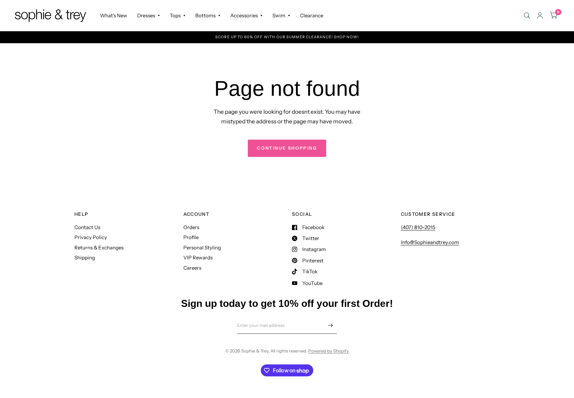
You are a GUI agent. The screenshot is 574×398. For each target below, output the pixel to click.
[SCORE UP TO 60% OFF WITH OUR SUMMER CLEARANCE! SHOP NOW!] (287, 37)
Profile (191, 237)
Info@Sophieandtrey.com (430, 242)
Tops (175, 15)
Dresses (146, 15)
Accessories (244, 15)
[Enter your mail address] (330, 325)
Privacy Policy (90, 237)
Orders (191, 227)
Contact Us (87, 227)
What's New (113, 15)
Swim (278, 15)
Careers (192, 268)
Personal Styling (202, 247)
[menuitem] (113, 15)
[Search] (527, 15)
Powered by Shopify (328, 350)
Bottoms (205, 15)
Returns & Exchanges (99, 247)
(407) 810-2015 (418, 227)
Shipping (84, 257)
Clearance (311, 15)
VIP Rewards (198, 257)
